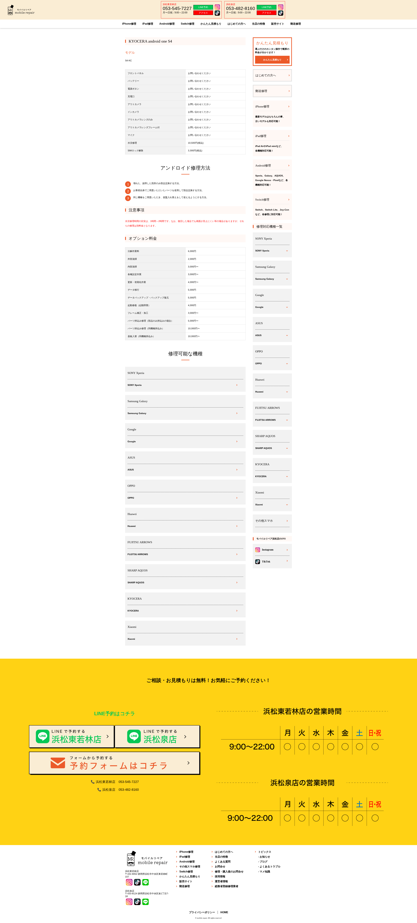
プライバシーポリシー (202, 912)
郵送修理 (295, 23)
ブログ (263, 861)
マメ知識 (265, 871)
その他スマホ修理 (189, 866)
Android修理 (167, 23)
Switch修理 (187, 23)
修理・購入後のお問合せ (229, 871)
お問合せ (220, 866)
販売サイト (277, 23)
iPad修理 (147, 23)
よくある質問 (222, 861)
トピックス (264, 851)
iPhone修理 (129, 23)
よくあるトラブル (270, 866)
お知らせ (265, 856)
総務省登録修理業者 (226, 886)
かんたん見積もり (211, 23)
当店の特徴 (258, 23)
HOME (224, 912)
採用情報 (220, 876)
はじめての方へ (237, 23)
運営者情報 (221, 881)
